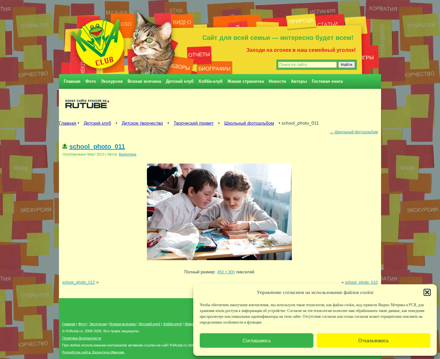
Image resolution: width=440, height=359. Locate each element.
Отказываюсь (373, 340)
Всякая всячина (144, 81)
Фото (90, 81)
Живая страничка (245, 81)
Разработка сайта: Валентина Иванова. (93, 352)
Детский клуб (180, 81)
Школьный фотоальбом (249, 123)
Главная (72, 81)
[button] (427, 292)
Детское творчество (142, 123)
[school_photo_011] (219, 262)
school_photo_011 (97, 146)
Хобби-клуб (210, 81)
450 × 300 (226, 272)
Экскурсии (112, 81)
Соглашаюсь (257, 340)
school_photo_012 (78, 282)
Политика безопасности (81, 338)
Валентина (127, 154)
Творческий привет (194, 123)
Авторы (299, 81)
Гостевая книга (327, 81)
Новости (277, 81)
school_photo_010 (361, 282)
